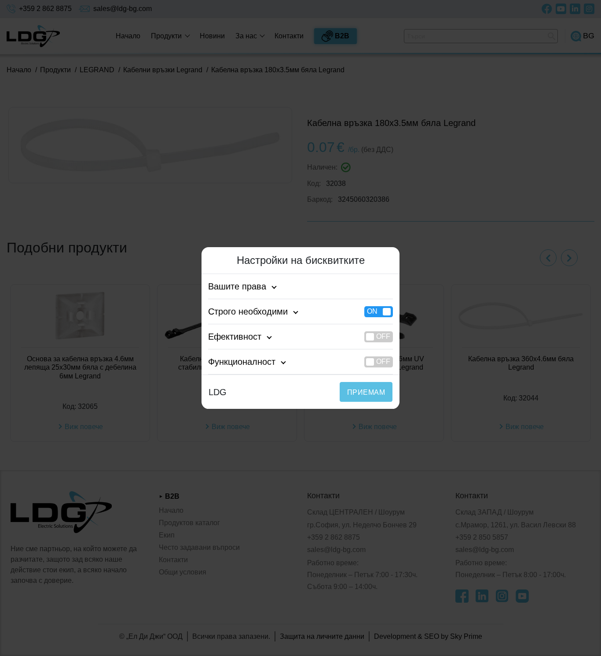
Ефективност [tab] (234, 336)
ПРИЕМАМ (366, 392)
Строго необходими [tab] (248, 311)
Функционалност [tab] (241, 362)
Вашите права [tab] (237, 286)
